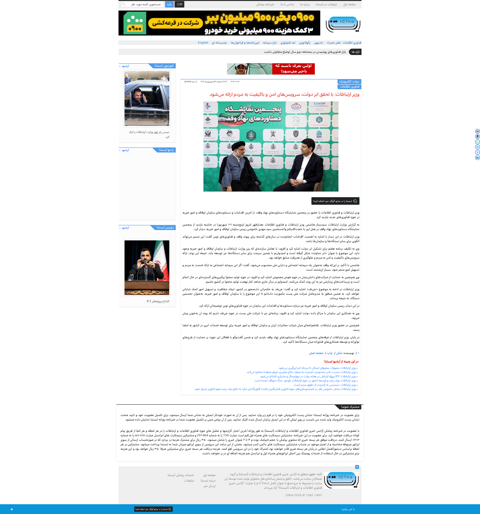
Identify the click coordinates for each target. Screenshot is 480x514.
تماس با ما (287, 4)
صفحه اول (349, 4)
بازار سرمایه (270, 42)
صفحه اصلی (316, 353)
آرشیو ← (123, 66)
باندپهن (318, 42)
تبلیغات (189, 480)
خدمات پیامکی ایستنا (181, 475)
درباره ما (305, 4)
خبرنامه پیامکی (265, 4)
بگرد (169, 4)
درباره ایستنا (208, 480)
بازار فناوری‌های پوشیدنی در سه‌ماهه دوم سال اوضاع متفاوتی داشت (305, 51)
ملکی (338, 353)
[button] (240, 509)
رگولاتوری (304, 42)
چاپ (329, 353)
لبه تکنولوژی (288, 42)
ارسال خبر (210, 486)
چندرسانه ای (219, 42)
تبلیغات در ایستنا (326, 4)
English (203, 42)
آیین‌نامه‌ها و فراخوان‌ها (245, 42)
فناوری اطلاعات (352, 42)
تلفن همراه (334, 42)
